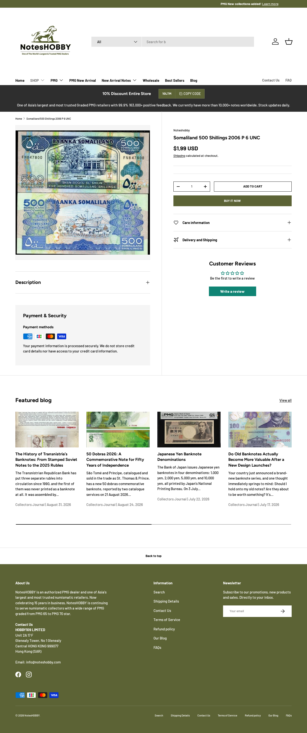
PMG (54, 80)
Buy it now (232, 201)
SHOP (34, 80)
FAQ (288, 80)
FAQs (157, 647)
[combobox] (172, 42)
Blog (193, 80)
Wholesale (151, 80)
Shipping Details (166, 601)
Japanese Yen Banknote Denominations (179, 457)
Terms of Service (167, 619)
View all (285, 400)
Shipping (179, 156)
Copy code (192, 94)
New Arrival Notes (116, 80)
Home (19, 80)
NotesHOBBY (32, 715)
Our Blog (160, 638)
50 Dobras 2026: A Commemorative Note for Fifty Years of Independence (115, 460)
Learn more (169, 4)
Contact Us (271, 80)
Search (159, 592)
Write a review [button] (232, 291)
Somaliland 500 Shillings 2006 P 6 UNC (48, 118)
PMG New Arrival (82, 80)
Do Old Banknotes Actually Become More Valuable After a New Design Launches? (256, 460)
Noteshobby (181, 130)
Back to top (153, 556)
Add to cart (252, 186)
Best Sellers (174, 80)
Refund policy (164, 629)
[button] (288, 41)
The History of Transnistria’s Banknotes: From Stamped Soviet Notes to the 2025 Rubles (46, 460)
